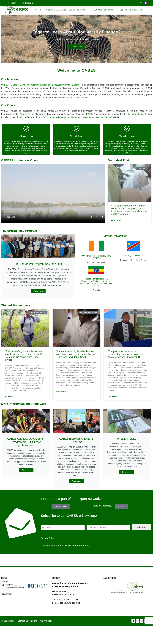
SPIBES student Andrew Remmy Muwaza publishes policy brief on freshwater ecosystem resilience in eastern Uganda (129, 209)
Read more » (116, 220)
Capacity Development (131, 10)
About (38, 10)
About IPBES (109, 578)
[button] (141, 3)
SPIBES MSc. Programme (102, 10)
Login (13, 3)
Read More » (10, 396)
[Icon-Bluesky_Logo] (137, 621)
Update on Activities (56, 10)
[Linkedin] (133, 621)
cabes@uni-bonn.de (70, 603)
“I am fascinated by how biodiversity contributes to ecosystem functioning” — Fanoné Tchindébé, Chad (76, 354)
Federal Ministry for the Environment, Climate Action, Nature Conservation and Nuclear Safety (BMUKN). (70, 117)
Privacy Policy (47, 538)
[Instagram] (141, 621)
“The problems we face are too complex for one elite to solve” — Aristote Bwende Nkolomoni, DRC (125, 354)
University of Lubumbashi (133, 256)
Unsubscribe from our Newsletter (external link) (65, 545)
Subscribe (142, 527)
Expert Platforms (77, 10)
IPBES (89, 114)
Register (29, 3)
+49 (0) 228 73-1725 (67, 599)
